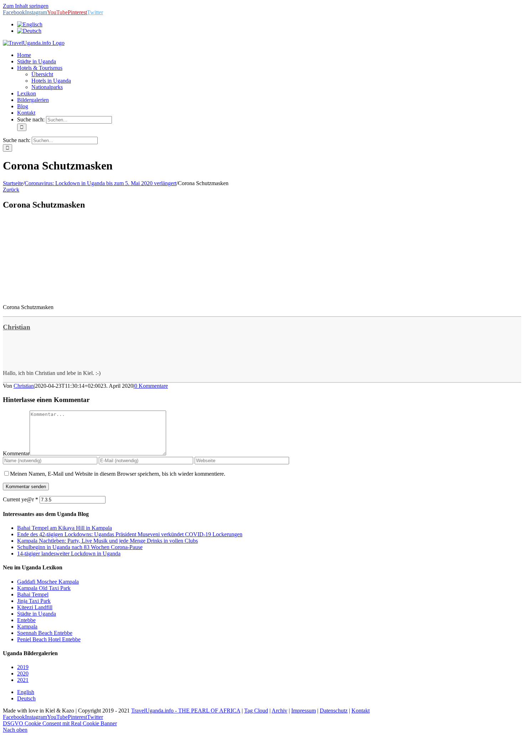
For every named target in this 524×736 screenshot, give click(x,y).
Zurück (11, 190)
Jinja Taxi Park (34, 601)
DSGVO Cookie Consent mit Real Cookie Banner (60, 723)
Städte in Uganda (36, 614)
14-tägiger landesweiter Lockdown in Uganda (68, 553)
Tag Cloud (256, 711)
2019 (23, 667)
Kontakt (360, 711)
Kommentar (16, 453)
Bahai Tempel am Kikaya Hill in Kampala (64, 528)
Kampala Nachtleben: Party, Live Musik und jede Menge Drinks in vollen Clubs (107, 541)
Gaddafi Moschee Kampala (48, 582)
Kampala (27, 626)
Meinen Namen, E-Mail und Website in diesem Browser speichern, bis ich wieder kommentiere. (117, 474)
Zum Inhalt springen (25, 6)
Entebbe (26, 620)
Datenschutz (334, 711)
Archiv (279, 711)
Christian (16, 327)
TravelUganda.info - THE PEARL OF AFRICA (185, 711)
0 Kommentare (151, 386)
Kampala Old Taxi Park (44, 588)
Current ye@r (20, 499)
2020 (23, 673)
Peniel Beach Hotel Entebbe (49, 639)
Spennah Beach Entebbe (44, 633)
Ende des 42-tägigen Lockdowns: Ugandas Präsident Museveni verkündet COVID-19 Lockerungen (129, 534)
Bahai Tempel (32, 594)
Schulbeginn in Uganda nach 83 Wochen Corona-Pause (80, 547)
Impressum (303, 711)
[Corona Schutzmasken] (56, 295)
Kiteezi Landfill (34, 607)
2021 (23, 680)
